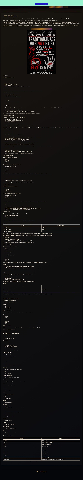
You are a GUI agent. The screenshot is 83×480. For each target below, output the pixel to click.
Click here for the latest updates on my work (41, 4)
